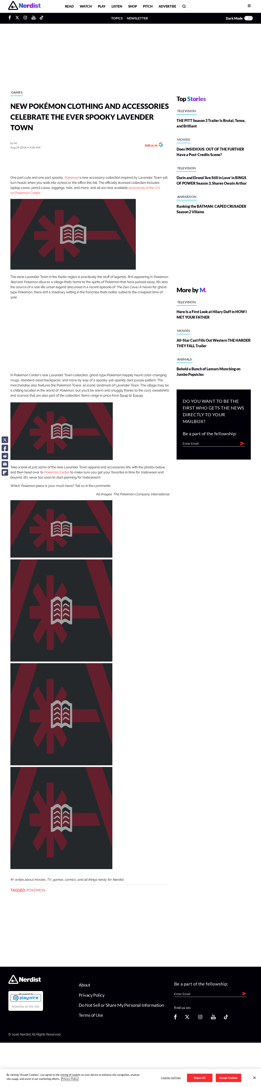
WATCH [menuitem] (86, 6)
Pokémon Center (57, 472)
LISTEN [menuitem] (117, 6)
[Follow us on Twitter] (187, 1018)
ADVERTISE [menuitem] (167, 6)
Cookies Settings (171, 1077)
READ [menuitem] (69, 6)
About (84, 985)
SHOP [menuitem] (132, 6)
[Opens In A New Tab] (25, 997)
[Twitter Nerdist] (17, 18)
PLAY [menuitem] (102, 6)
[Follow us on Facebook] (175, 1018)
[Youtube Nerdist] (33, 18)
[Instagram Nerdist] (25, 18)
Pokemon (36, 890)
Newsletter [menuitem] (137, 18)
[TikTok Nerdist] (41, 18)
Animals (184, 359)
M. (16, 143)
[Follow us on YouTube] (213, 1018)
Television (186, 111)
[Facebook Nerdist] (10, 18)
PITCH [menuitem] (147, 6)
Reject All (199, 1077)
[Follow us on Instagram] (200, 1018)
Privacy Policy (92, 995)
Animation (187, 197)
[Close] (254, 1077)
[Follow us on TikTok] (226, 1018)
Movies (183, 139)
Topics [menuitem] (117, 18)
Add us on (150, 145)
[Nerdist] (24, 6)
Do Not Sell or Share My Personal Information (121, 1005)
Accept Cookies (228, 1077)
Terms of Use (91, 1015)
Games (17, 92)
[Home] (24, 982)
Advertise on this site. (26, 1006)
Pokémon (71, 178)
